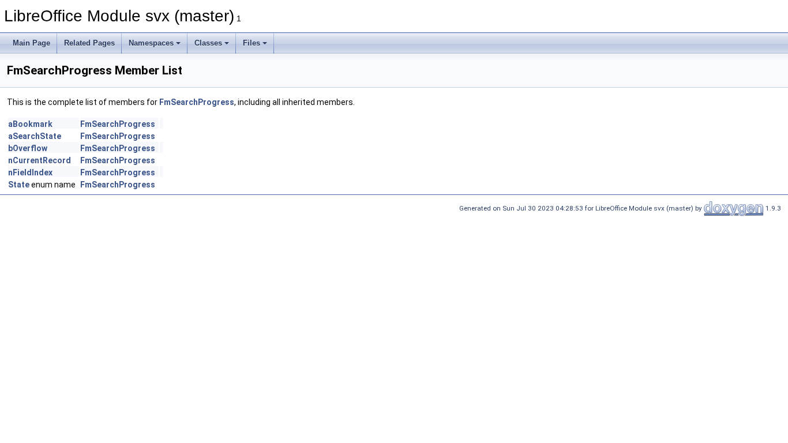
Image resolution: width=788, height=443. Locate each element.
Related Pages (89, 43)
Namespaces (151, 43)
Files (251, 43)
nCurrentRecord (39, 160)
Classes (208, 43)
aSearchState (34, 136)
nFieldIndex (30, 172)
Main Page (31, 43)
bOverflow (27, 148)
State (18, 184)
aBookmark (30, 124)
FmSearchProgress (196, 102)
